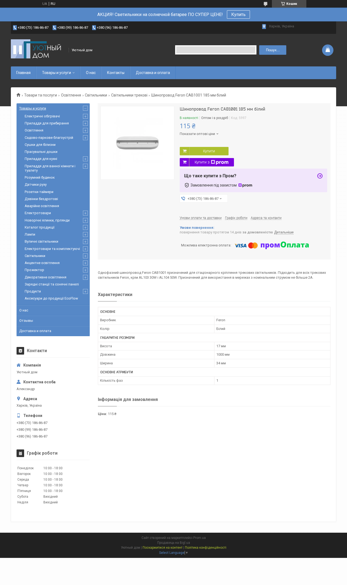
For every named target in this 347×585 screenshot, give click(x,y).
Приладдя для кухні (41, 159)
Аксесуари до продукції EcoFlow (51, 298)
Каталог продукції (39, 227)
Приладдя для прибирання (47, 123)
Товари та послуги (40, 95)
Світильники (96, 95)
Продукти (33, 291)
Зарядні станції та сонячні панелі (52, 284)
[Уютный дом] (38, 50)
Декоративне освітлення (45, 277)
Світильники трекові (129, 95)
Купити (209, 151)
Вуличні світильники (41, 241)
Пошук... (273, 50)
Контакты (115, 72)
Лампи (30, 234)
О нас (91, 72)
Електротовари (38, 213)
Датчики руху (36, 184)
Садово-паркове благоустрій (49, 138)
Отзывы (26, 321)
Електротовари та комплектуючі (52, 249)
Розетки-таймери (39, 192)
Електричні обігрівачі (42, 116)
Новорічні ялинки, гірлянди (47, 220)
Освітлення (71, 95)
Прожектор (34, 270)
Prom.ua (199, 538)
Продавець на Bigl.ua (173, 543)
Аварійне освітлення (42, 206)
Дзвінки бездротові (41, 199)
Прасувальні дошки (41, 152)
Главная (23, 72)
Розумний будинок (40, 177)
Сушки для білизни (40, 145)
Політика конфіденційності (205, 547)
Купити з (202, 162)
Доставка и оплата (153, 72)
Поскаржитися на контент (162, 547)
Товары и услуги (56, 72)
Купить (238, 14)
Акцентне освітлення (42, 263)
